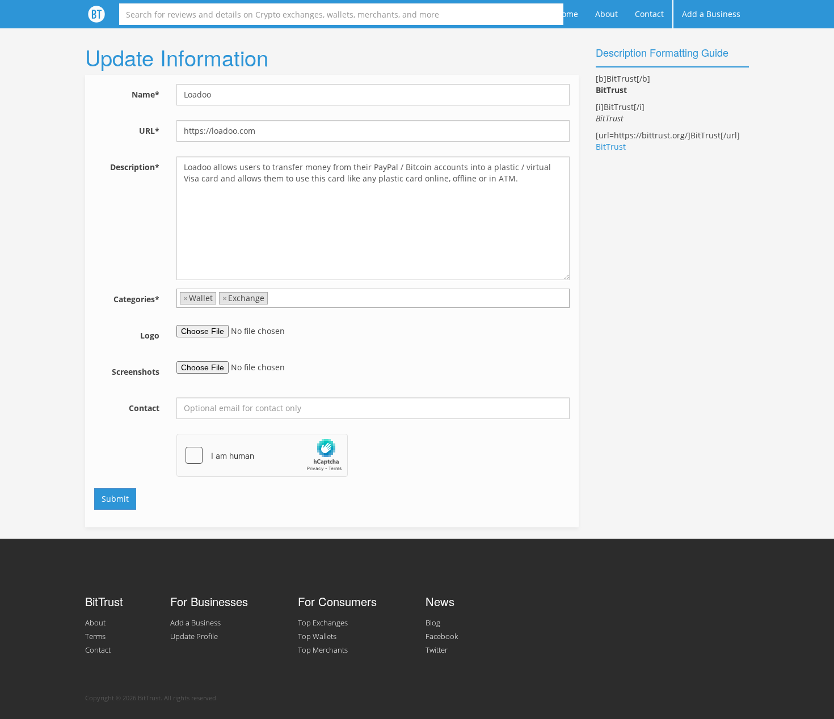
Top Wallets (317, 636)
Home (567, 14)
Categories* (136, 299)
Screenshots (135, 371)
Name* (145, 94)
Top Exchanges (323, 623)
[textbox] (274, 298)
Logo (149, 335)
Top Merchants (323, 650)
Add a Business (711, 14)
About (606, 14)
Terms (95, 636)
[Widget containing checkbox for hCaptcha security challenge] (262, 455)
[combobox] (373, 298)
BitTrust (611, 146)
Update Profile (194, 636)
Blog (433, 623)
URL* (149, 130)
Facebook (442, 636)
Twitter (437, 650)
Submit (115, 498)
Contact (649, 14)
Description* (134, 167)
